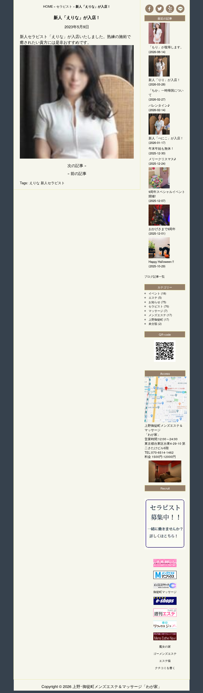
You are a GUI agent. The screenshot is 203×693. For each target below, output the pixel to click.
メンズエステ (157, 315)
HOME (48, 6)
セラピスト (64, 6)
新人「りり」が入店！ (164, 80)
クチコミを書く (165, 668)
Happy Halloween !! (161, 261)
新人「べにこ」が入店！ (166, 138)
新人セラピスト (53, 182)
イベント (154, 293)
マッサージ (156, 310)
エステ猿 (165, 660)
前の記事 (78, 173)
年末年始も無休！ (161, 148)
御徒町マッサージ (165, 592)
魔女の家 (165, 646)
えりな (34, 182)
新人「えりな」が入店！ (77, 17)
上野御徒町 (156, 319)
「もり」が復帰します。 (166, 47)
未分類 (153, 323)
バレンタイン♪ (159, 105)
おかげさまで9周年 (162, 229)
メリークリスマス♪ (162, 159)
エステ (153, 297)
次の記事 (75, 165)
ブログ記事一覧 (154, 276)
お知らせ (154, 302)
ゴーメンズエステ (165, 653)
